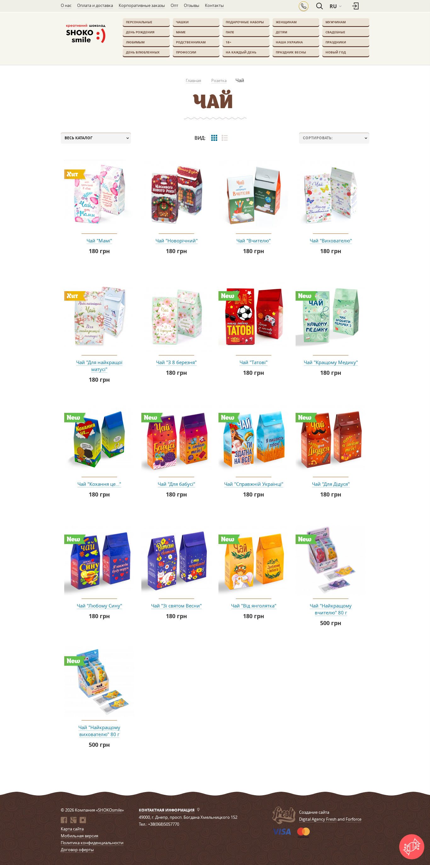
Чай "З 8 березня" (176, 362)
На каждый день (241, 52)
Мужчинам (335, 22)
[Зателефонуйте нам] (303, 6)
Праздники (335, 42)
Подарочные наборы (245, 22)
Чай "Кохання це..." (99, 484)
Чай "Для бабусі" (176, 484)
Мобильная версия (79, 836)
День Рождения (140, 32)
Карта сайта (72, 829)
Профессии (186, 52)
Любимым (135, 42)
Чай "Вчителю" (253, 240)
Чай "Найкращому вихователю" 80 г (99, 730)
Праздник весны (291, 52)
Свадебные (335, 32)
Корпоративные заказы (142, 5)
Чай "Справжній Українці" (253, 484)
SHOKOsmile (110, 810)
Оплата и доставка (95, 5)
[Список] (224, 138)
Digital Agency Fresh (318, 819)
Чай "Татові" (254, 362)
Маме (181, 32)
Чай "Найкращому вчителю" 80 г (331, 609)
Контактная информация (167, 810)
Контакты (214, 5)
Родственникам (191, 42)
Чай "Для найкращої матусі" (99, 365)
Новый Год (335, 52)
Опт (174, 5)
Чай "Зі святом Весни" (176, 605)
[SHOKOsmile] (85, 34)
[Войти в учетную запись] (356, 6)
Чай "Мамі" (99, 240)
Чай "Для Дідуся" (331, 484)
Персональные (139, 22)
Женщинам (286, 22)
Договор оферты (77, 849)
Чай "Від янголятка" (253, 605)
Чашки (182, 22)
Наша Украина (289, 42)
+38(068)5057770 (163, 824)
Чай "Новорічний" (177, 240)
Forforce (353, 819)
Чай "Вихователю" (331, 240)
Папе (230, 32)
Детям (281, 32)
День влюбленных (143, 52)
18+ (228, 42)
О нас (66, 5)
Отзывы (191, 5)
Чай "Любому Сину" (99, 605)
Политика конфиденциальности (92, 843)
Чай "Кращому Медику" (331, 362)
